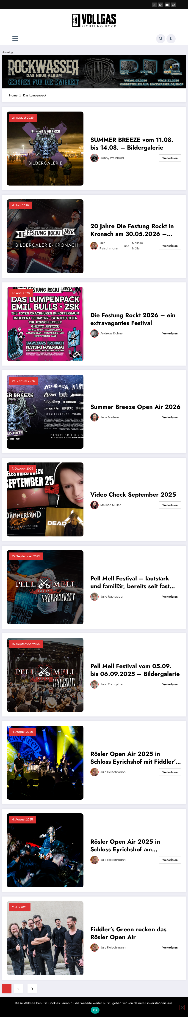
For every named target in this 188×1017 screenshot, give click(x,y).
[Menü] (15, 38)
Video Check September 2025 (133, 494)
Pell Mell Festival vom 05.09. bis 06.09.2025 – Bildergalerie (135, 670)
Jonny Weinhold (112, 158)
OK (95, 1010)
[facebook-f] (154, 5)
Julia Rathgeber (111, 597)
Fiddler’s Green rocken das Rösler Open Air (128, 933)
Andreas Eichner (112, 333)
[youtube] (167, 5)
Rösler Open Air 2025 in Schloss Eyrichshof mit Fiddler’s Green (134, 757)
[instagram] (160, 5)
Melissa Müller (137, 245)
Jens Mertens (109, 417)
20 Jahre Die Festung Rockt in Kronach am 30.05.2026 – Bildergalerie (132, 230)
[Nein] (182, 1007)
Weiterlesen (170, 158)
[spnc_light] (171, 38)
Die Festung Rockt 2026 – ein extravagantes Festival (132, 319)
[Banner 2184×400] (94, 71)
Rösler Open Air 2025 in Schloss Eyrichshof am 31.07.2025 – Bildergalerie (129, 845)
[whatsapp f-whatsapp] (173, 5)
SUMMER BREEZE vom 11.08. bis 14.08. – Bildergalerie (131, 143)
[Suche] (160, 38)
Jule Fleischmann (109, 245)
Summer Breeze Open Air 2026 (135, 407)
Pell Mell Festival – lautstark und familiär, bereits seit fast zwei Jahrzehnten (129, 582)
